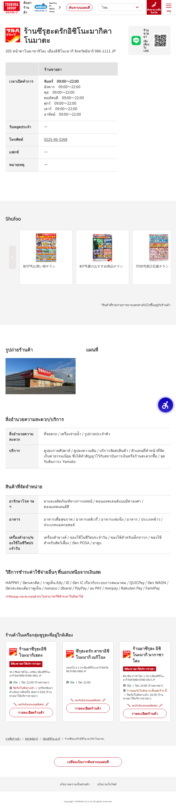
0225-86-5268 (55, 139)
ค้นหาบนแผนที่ (79, 7)
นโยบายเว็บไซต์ (106, 784)
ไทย (104, 7)
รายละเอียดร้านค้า (31, 712)
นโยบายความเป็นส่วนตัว (75, 784)
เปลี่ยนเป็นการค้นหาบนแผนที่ (88, 761)
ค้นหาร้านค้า (26, 7)
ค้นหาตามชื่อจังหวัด (154, 11)
